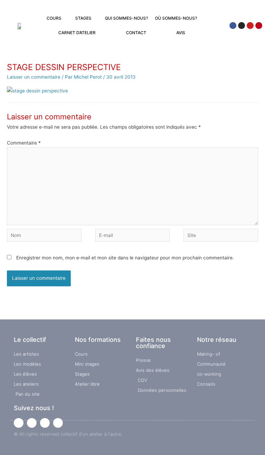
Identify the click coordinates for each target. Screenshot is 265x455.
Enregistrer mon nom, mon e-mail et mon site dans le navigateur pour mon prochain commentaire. (125, 257)
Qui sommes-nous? (126, 18)
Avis (180, 32)
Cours (54, 18)
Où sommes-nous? (176, 18)
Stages (83, 18)
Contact (136, 32)
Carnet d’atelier (77, 32)
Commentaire (24, 143)
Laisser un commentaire (33, 77)
